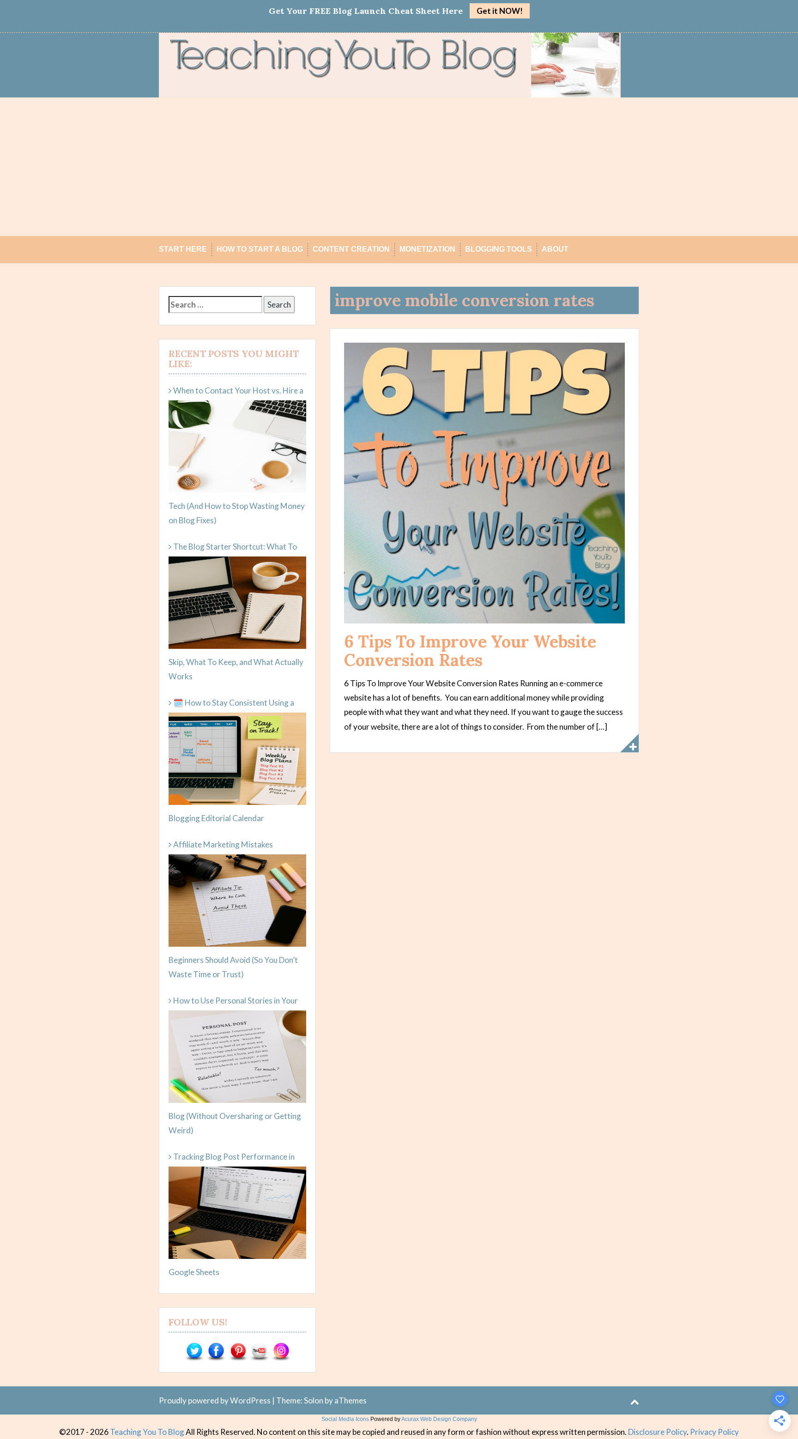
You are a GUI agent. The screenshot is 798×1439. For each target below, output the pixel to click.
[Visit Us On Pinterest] (237, 1351)
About (555, 249)
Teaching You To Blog (147, 1432)
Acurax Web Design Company (439, 1419)
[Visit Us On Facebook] (216, 1351)
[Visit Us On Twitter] (194, 1351)
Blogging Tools (498, 249)
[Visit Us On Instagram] (281, 1351)
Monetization (427, 249)
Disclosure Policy (657, 1432)
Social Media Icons (345, 1419)
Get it (500, 11)
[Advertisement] (399, 166)
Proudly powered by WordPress (215, 1400)
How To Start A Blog (260, 249)
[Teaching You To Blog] (390, 64)
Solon (313, 1400)
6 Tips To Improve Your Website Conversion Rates (470, 651)
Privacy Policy (714, 1432)
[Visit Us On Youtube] (259, 1351)
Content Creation (351, 249)
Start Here (183, 249)
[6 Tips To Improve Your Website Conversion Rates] (484, 482)
